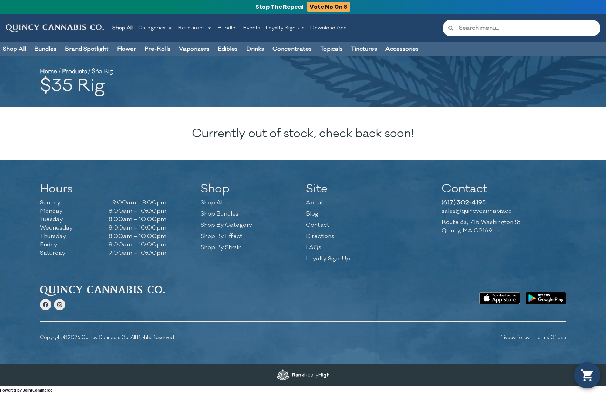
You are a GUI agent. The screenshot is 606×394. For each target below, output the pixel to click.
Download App (328, 28)
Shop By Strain (221, 247)
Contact (317, 225)
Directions (320, 236)
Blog (312, 214)
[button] (587, 375)
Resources (191, 28)
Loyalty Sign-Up (285, 28)
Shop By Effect (221, 236)
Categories (152, 28)
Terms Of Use (550, 337)
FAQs (313, 247)
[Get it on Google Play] (546, 298)
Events (251, 28)
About (314, 202)
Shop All (122, 28)
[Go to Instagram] (59, 304)
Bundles (228, 28)
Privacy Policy (514, 337)
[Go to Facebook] (45, 304)
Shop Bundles (219, 214)
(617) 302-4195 (464, 202)
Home (48, 71)
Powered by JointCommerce (26, 390)
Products (74, 71)
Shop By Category (226, 225)
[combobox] (526, 28)
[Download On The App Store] (499, 298)
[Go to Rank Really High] (303, 374)
